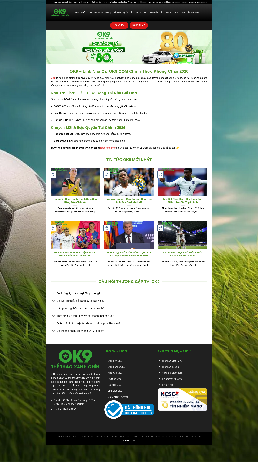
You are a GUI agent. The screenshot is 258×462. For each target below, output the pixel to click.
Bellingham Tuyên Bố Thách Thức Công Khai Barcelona (183, 254)
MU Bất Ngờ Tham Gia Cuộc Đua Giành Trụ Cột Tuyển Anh (182, 201)
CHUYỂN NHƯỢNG (191, 13)
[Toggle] (53, 294)
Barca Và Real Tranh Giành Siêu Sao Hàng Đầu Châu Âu (75, 201)
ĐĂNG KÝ (119, 25)
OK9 (53, 374)
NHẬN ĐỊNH (141, 13)
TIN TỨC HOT (172, 13)
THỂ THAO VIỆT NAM (99, 13)
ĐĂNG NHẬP (138, 25)
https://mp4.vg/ (108, 148)
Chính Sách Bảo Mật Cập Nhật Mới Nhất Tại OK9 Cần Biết (148, 436)
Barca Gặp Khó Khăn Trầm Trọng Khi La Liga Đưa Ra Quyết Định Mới (129, 254)
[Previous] (53, 46)
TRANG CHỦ (79, 13)
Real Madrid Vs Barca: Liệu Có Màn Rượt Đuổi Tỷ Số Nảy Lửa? (75, 254)
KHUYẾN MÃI (156, 13)
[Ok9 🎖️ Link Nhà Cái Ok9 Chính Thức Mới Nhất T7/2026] (60, 13)
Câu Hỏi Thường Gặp (191, 436)
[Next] (205, 46)
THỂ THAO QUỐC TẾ (122, 13)
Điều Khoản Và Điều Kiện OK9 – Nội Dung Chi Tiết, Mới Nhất (86, 436)
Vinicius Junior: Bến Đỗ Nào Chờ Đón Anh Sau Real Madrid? (129, 201)
